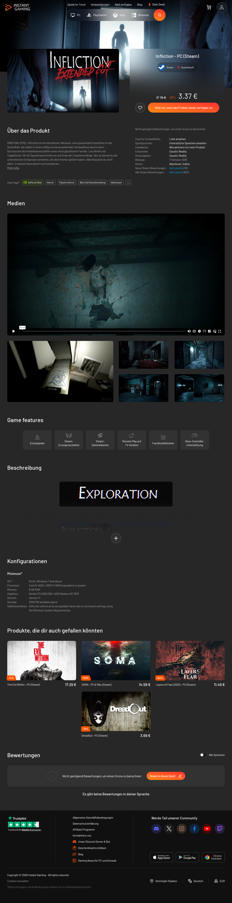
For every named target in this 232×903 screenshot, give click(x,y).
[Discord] (156, 829)
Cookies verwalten (18, 881)
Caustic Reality (178, 151)
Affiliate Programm (84, 829)
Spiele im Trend (76, 4)
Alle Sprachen (217, 754)
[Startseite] (17, 7)
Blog (139, 4)
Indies (186, 163)
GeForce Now (35, 182)
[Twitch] (220, 829)
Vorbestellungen (100, 4)
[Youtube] (207, 829)
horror (50, 182)
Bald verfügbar (123, 4)
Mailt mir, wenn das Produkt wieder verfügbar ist (183, 107)
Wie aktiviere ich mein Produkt (187, 147)
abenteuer (116, 182)
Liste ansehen (177, 139)
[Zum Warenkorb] (209, 7)
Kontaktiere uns (82, 835)
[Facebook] (194, 829)
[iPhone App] (161, 857)
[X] (169, 829)
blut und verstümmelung (92, 182)
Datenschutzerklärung (85, 823)
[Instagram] (182, 829)
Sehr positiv (176, 168)
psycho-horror (66, 182)
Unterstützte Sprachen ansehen (187, 143)
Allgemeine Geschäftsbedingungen (93, 817)
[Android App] (187, 857)
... (128, 182)
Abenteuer (175, 163)
